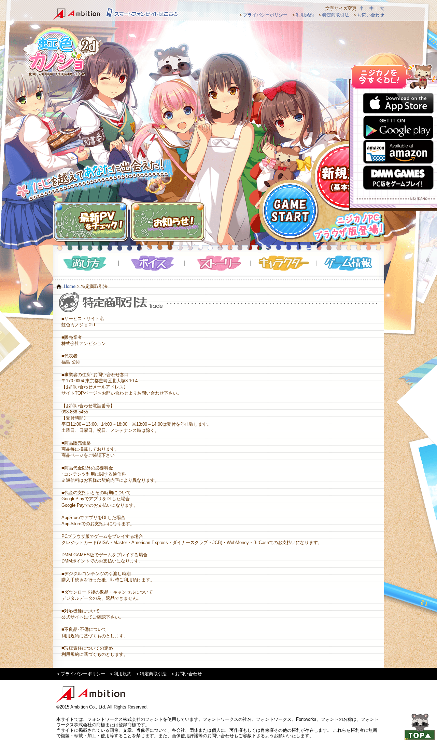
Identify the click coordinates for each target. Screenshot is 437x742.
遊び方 (86, 263)
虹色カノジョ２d (61, 51)
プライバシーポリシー (265, 14)
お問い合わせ (370, 14)
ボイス (152, 263)
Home (69, 286)
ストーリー (218, 263)
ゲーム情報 (349, 263)
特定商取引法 (335, 14)
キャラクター (283, 263)
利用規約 (305, 14)
